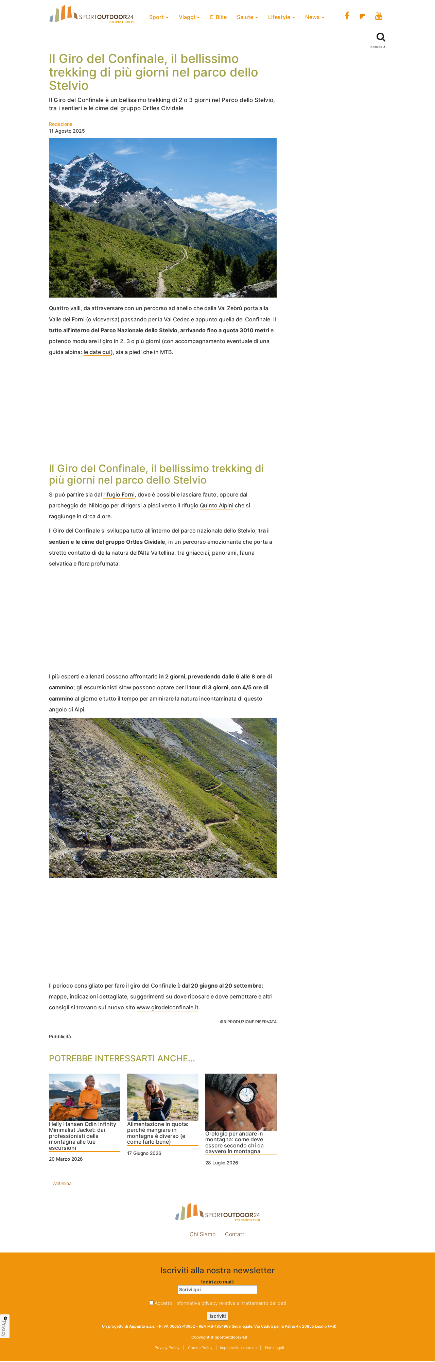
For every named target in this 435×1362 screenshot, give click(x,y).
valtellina (62, 1183)
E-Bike (218, 17)
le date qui (97, 352)
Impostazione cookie (217, 1249)
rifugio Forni (119, 494)
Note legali (274, 1347)
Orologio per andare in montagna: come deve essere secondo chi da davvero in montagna (234, 1143)
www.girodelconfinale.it (167, 1007)
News (313, 17)
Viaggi (187, 17)
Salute (246, 17)
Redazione (60, 124)
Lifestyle (280, 17)
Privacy (4, 1328)
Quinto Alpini (216, 505)
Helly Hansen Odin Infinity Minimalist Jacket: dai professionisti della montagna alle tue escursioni (82, 1136)
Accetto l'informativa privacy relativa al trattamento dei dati (220, 1303)
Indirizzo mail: (217, 1281)
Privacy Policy (167, 1347)
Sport (157, 17)
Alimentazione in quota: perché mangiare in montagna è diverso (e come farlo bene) (158, 1133)
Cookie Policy (199, 1347)
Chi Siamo (202, 1234)
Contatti (235, 1234)
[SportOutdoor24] (217, 1211)
